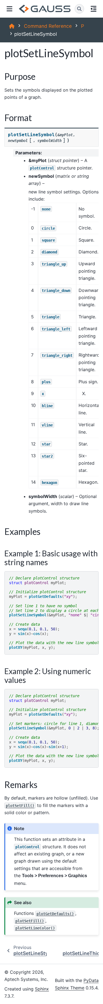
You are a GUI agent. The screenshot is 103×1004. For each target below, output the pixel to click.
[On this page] (93, 8)
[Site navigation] (9, 8)
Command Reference (48, 26)
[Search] (79, 8)
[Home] (12, 26)
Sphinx (42, 989)
